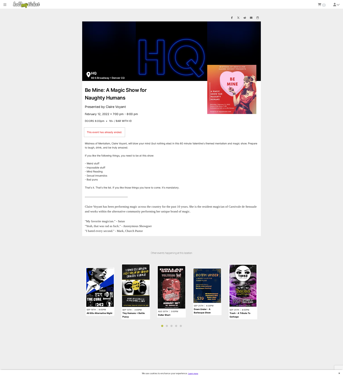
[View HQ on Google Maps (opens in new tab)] (88, 74)
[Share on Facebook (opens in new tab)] (232, 18)
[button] (5, 4)
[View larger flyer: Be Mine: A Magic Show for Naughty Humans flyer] (231, 89)
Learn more (193, 373)
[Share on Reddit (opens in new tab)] (245, 18)
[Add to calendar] (257, 18)
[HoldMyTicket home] (27, 4)
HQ (94, 73)
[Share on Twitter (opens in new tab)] (238, 18)
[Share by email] (251, 18)
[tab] (162, 326)
